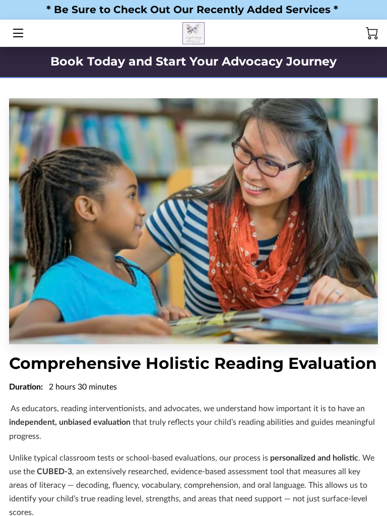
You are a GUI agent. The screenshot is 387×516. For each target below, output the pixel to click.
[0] (372, 33)
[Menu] (17, 33)
